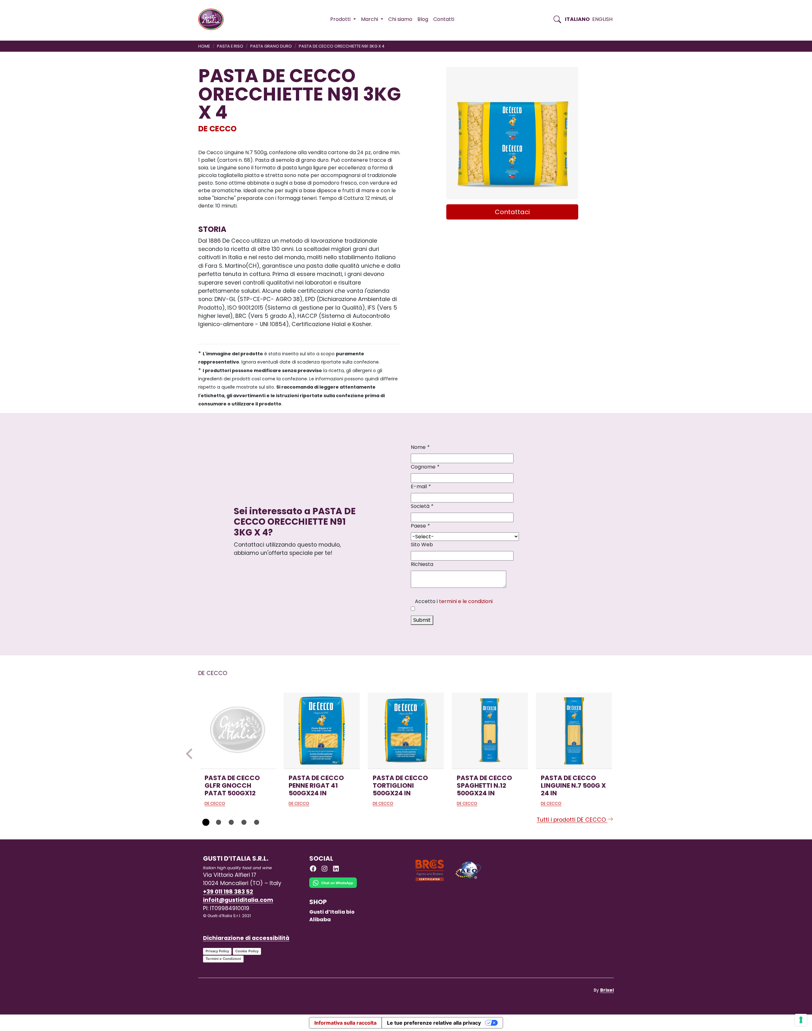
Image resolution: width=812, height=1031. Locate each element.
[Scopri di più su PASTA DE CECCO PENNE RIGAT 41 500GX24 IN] (322, 731)
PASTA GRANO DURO (271, 46)
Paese (420, 525)
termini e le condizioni (466, 601)
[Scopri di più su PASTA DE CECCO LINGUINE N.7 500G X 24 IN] (574, 731)
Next (621, 754)
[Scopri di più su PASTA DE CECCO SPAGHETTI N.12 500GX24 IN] (490, 731)
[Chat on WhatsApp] (333, 887)
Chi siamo (400, 19)
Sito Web (422, 544)
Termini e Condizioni (223, 958)
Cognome (425, 466)
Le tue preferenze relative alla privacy (434, 1023)
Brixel (607, 990)
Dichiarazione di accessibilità (246, 938)
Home (204, 46)
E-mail (421, 486)
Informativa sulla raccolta (345, 1023)
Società (422, 506)
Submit (422, 620)
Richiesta (422, 564)
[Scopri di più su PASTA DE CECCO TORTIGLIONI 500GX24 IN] (406, 731)
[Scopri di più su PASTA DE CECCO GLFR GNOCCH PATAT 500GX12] (238, 731)
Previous (191, 754)
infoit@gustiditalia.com (238, 900)
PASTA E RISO (230, 46)
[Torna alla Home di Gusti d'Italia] (213, 19)
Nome (420, 447)
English (602, 19)
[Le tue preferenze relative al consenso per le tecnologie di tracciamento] (801, 1020)
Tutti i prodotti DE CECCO (572, 820)
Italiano (577, 19)
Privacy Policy (217, 951)
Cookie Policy (247, 951)
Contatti (443, 19)
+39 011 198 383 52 (228, 892)
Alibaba (320, 919)
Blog (422, 19)
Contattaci (512, 211)
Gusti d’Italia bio (332, 912)
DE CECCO (217, 128)
